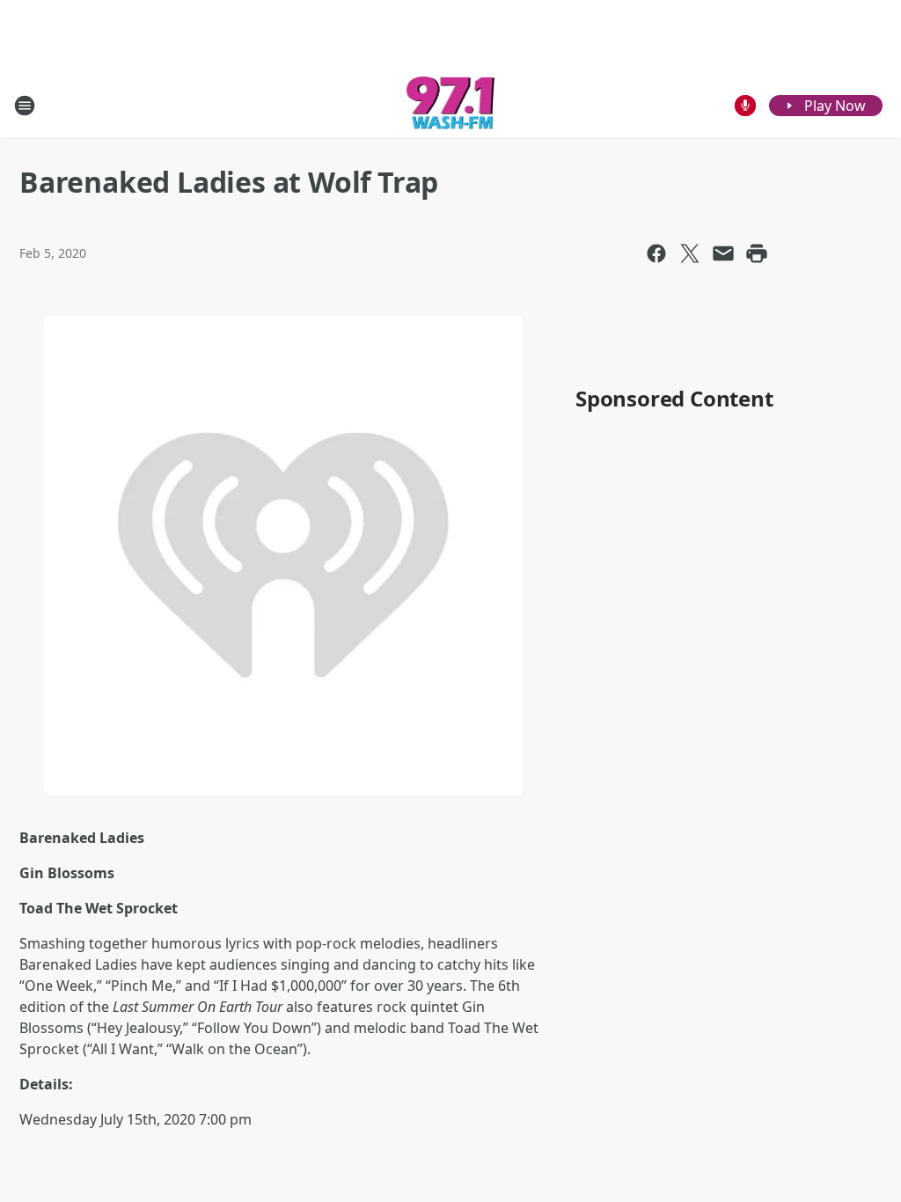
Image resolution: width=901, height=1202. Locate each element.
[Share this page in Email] (723, 253)
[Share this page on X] (690, 253)
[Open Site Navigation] (24, 105)
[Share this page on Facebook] (656, 253)
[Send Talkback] (745, 105)
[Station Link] (451, 105)
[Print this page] (756, 253)
